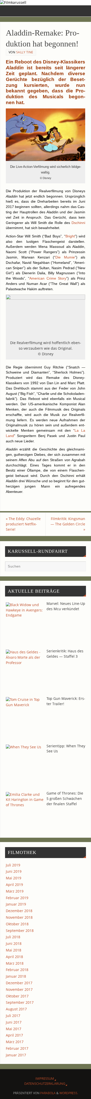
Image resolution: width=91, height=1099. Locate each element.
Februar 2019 (17, 897)
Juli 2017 (13, 1015)
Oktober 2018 (17, 924)
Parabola (48, 1093)
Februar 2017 (17, 1048)
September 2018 (20, 930)
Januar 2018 (16, 976)
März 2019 (15, 891)
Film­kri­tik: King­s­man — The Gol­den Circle (68, 524)
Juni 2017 (13, 1022)
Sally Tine (24, 52)
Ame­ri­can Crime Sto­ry (47, 278)
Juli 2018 (13, 936)
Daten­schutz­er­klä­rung (44, 1083)
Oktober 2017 (17, 996)
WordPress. (68, 1093)
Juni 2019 (13, 871)
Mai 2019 (13, 878)
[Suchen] (79, 567)
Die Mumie (65, 257)
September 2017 (20, 1002)
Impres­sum (44, 1078)
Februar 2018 (17, 969)
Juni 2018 (13, 943)
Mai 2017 (13, 1028)
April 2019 (14, 884)
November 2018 (19, 917)
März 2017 (15, 1041)
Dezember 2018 (19, 910)
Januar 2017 (16, 1055)
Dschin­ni (78, 223)
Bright (70, 236)
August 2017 (16, 1009)
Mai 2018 (13, 950)
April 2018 (14, 956)
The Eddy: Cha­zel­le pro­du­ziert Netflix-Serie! (23, 524)
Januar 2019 (16, 904)
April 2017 (14, 1035)
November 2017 (19, 989)
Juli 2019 (13, 865)
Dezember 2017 (19, 982)
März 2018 (15, 963)
